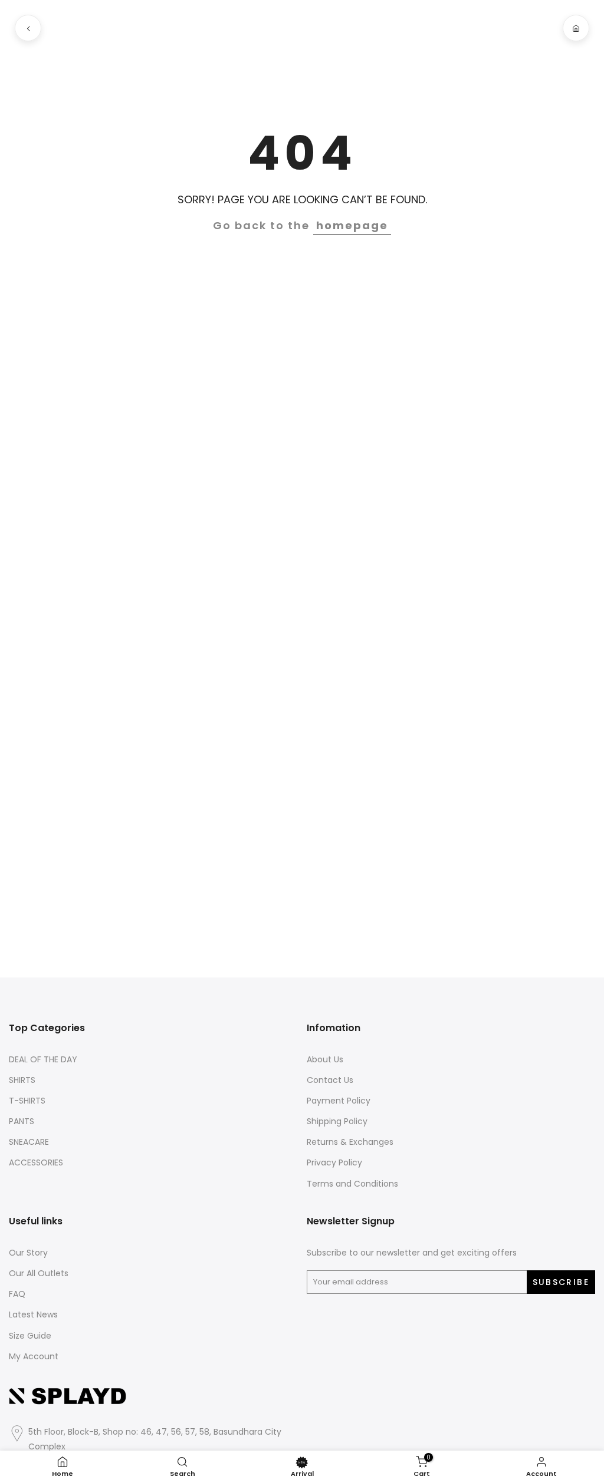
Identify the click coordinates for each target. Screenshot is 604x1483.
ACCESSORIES (36, 1162)
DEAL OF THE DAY (43, 1059)
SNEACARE (29, 1142)
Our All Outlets (38, 1273)
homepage (352, 225)
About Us (325, 1059)
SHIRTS (22, 1080)
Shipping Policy (337, 1121)
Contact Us (330, 1080)
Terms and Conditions (352, 1184)
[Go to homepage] (576, 28)
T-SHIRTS (27, 1101)
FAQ (17, 1294)
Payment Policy (338, 1101)
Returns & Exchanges (350, 1142)
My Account (33, 1356)
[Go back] (28, 28)
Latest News (33, 1314)
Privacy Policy (334, 1162)
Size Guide (30, 1336)
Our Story (28, 1253)
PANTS (21, 1121)
